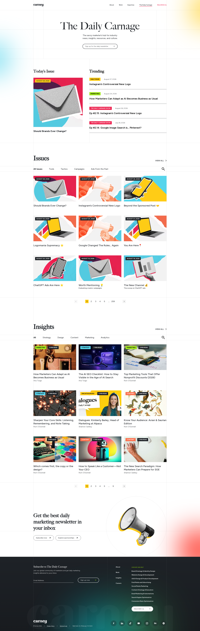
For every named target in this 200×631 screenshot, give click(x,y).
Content (74, 337)
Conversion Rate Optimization (142, 601)
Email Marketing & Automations (143, 594)
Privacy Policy (50, 626)
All (34, 337)
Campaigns (79, 169)
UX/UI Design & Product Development (145, 579)
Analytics (105, 337)
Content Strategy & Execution (142, 590)
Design (61, 337)
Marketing (89, 337)
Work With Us (162, 5)
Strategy (47, 337)
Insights (118, 578)
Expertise (131, 5)
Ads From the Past (99, 169)
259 (113, 301)
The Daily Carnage (145, 5)
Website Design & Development (143, 575)
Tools (51, 169)
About (111, 5)
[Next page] (124, 301)
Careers (118, 583)
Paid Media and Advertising (141, 582)
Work (120, 5)
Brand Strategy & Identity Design (143, 571)
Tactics (64, 169)
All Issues (37, 169)
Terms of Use (63, 626)
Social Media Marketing (140, 586)
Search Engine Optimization (141, 597)
